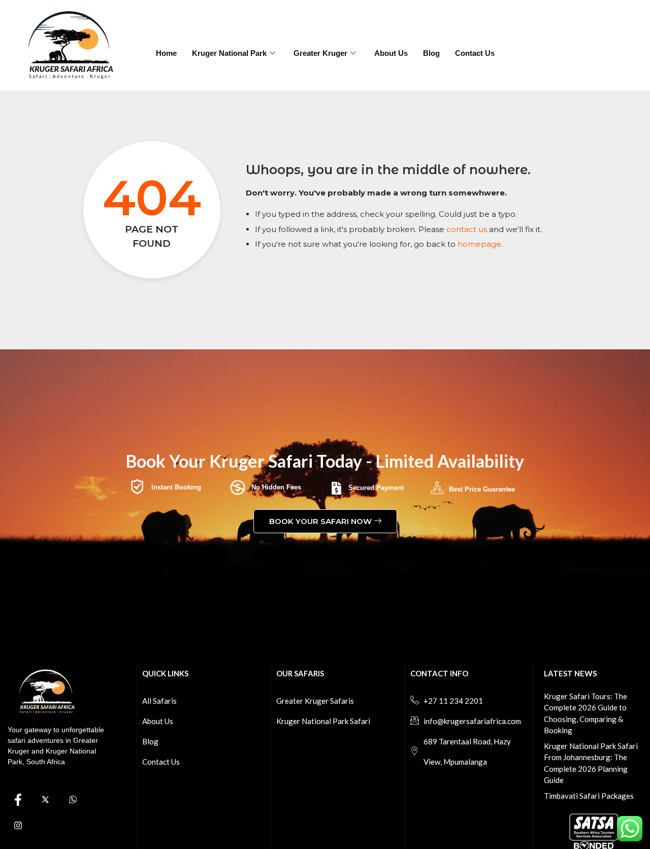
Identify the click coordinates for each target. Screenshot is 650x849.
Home (166, 53)
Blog (431, 53)
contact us (466, 229)
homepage (479, 244)
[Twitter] (45, 800)
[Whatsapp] (72, 800)
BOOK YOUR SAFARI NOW (320, 521)
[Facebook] (18, 800)
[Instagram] (18, 825)
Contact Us (475, 53)
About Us (391, 53)
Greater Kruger (320, 53)
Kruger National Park (229, 53)
